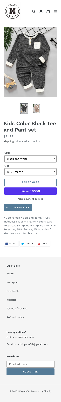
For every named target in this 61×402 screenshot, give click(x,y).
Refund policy (15, 317)
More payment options (30, 199)
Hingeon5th (24, 391)
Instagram (13, 282)
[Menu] (55, 11)
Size (6, 165)
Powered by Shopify (41, 391)
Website (11, 299)
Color (7, 152)
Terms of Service (17, 308)
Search (11, 273)
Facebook (13, 291)
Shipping (9, 141)
